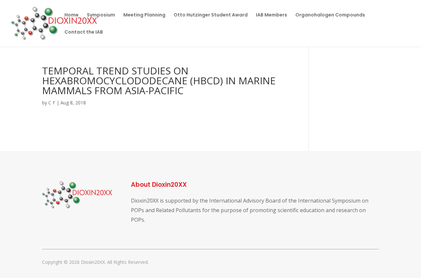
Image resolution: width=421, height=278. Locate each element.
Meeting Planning (144, 15)
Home (71, 15)
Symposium (101, 15)
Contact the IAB (83, 32)
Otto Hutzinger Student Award (211, 15)
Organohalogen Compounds (330, 15)
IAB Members (271, 15)
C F (51, 102)
